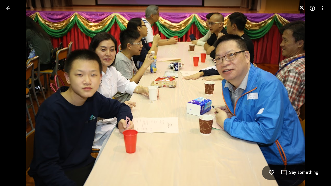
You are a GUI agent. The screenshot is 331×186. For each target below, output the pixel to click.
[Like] (271, 172)
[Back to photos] (8, 8)
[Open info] (312, 8)
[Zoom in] (302, 8)
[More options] (323, 8)
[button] (14, 93)
